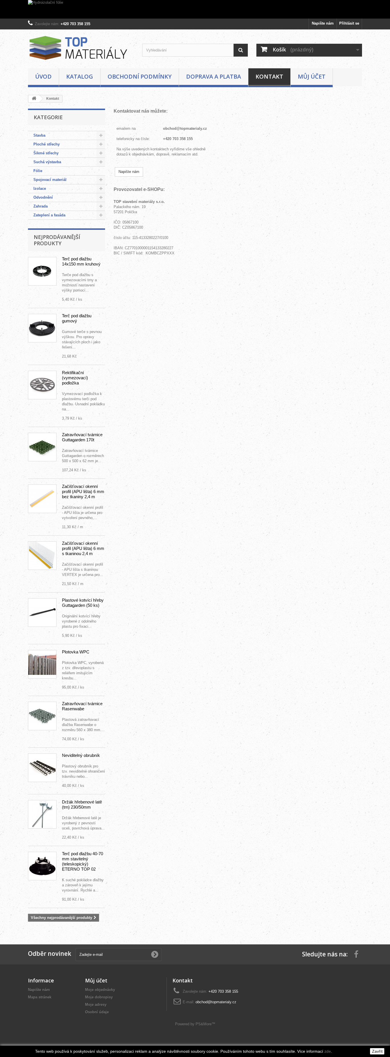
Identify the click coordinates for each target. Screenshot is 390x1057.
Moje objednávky (100, 990)
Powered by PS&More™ (195, 1024)
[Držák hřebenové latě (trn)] (42, 814)
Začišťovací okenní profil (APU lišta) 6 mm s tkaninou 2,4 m (83, 548)
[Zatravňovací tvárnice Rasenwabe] (42, 716)
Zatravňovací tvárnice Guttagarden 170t (82, 437)
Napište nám (323, 23)
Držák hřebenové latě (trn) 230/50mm (82, 804)
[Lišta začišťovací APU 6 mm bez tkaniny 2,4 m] (42, 498)
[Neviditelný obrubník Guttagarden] (42, 767)
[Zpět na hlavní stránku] (34, 98)
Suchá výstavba (47, 162)
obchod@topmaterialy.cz (185, 128)
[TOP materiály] (81, 47)
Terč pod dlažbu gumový (76, 318)
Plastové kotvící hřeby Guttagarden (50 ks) (83, 603)
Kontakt (269, 76)
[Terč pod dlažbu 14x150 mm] (42, 271)
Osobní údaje (97, 1012)
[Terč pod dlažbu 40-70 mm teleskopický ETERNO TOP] (42, 866)
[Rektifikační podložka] (42, 385)
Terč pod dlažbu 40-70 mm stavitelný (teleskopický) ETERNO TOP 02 (82, 861)
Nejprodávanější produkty (57, 240)
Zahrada (40, 206)
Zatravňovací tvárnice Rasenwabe (82, 706)
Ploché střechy (46, 144)
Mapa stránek (39, 997)
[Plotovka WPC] (42, 664)
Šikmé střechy (46, 153)
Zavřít (377, 1051)
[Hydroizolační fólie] (195, 9)
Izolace (39, 188)
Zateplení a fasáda (49, 215)
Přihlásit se (349, 23)
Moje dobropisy (99, 997)
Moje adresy (95, 1004)
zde (327, 1051)
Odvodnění (43, 197)
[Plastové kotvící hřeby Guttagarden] (42, 612)
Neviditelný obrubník (81, 755)
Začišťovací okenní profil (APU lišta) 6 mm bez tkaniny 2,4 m (83, 491)
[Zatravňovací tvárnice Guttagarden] (42, 447)
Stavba (39, 135)
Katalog (79, 76)
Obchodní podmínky (140, 76)
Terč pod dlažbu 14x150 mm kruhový (81, 261)
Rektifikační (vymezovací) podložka (75, 377)
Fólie (37, 171)
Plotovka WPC (75, 651)
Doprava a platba (213, 76)
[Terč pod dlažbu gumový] (42, 328)
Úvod (43, 76)
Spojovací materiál (50, 180)
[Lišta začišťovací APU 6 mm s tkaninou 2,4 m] (42, 555)
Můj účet (311, 76)
